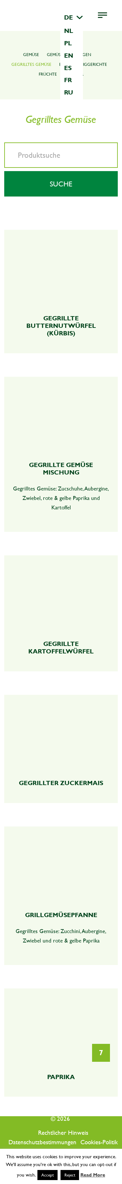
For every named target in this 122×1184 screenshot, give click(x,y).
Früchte (48, 74)
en (68, 55)
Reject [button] (69, 1175)
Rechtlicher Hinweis (63, 1132)
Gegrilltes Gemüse (31, 64)
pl (68, 43)
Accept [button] (47, 1175)
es (68, 67)
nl (68, 30)
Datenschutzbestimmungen (42, 1142)
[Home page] (57, 15)
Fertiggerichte (90, 64)
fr (68, 79)
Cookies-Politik (99, 1142)
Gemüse (31, 54)
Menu (109, 15)
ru (68, 92)
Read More (92, 1174)
